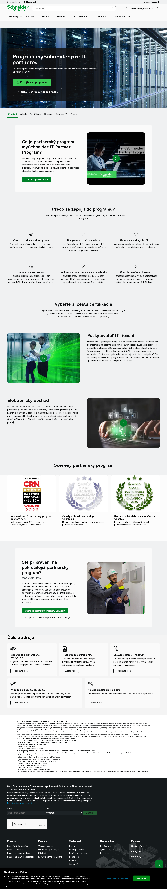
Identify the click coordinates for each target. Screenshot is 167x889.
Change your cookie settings (118, 878)
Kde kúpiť (42, 853)
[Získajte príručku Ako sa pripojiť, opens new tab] (37, 92)
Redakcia (73, 860)
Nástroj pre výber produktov (19, 853)
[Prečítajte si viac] (21, 671)
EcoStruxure (105, 846)
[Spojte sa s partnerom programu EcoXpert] (47, 617)
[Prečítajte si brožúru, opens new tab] (36, 179)
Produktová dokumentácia (18, 846)
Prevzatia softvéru (15, 850)
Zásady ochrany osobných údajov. (22, 803)
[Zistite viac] (70, 671)
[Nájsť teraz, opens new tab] (96, 703)
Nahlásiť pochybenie (78, 853)
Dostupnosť (74, 857)
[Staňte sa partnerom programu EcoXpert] (45, 610)
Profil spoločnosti (76, 850)
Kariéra (72, 846)
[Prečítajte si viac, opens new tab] (21, 703)
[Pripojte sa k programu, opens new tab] (32, 82)
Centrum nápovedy (46, 846)
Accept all (141, 878)
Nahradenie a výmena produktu (20, 857)
